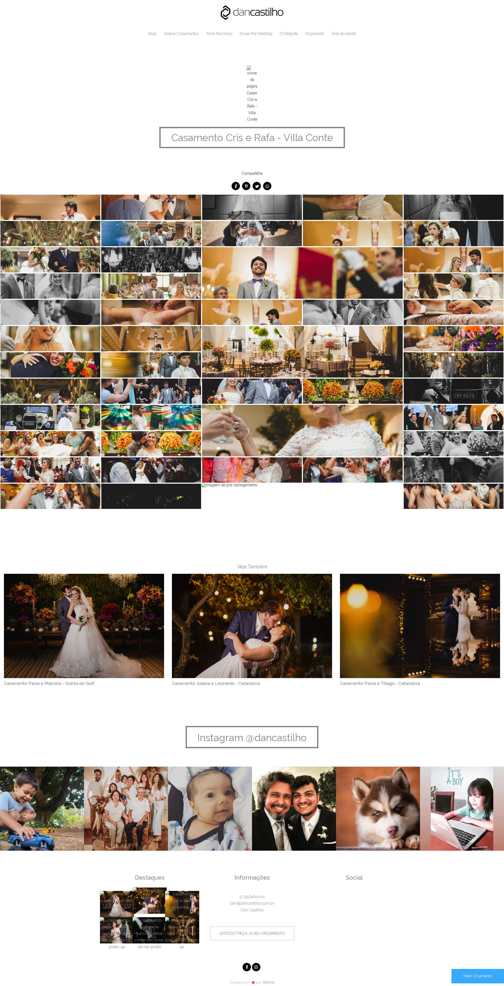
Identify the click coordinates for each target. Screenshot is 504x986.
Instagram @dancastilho (252, 738)
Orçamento (315, 34)
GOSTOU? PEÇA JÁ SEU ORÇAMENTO (252, 933)
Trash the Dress (219, 34)
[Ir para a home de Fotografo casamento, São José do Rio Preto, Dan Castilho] (252, 12)
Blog (152, 34)
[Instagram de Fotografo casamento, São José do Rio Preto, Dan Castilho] (256, 966)
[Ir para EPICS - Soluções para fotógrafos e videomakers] (252, 982)
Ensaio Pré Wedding (256, 34)
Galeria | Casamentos (181, 34)
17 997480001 (252, 896)
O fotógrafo (289, 34)
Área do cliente (344, 34)
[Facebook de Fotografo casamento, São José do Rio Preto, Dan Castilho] (247, 966)
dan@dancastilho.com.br (252, 903)
